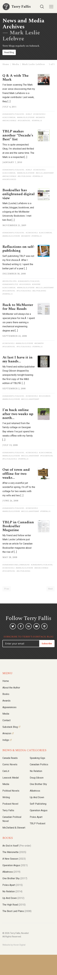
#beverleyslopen (9, 281)
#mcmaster (40, 117)
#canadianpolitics (10, 284)
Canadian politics (39, 764)
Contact (6, 720)
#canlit (29, 114)
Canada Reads (10, 758)
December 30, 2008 (14, 273)
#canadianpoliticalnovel (13, 114)
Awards (6, 700)
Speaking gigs (37, 758)
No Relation (36, 771)
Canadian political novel (11, 819)
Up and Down (37, 797)
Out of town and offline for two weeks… (16, 473)
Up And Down (13, 898)
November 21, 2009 (14, 225)
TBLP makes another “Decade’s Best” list (17, 135)
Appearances (9, 707)
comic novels (9, 764)
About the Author (11, 687)
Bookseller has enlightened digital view (18, 194)
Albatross (35, 790)
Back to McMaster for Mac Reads (17, 306)
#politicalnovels (24, 291)
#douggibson (25, 284)
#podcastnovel (24, 120)
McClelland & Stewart (13, 827)
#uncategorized (9, 179)
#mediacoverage (9, 120)
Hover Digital (19, 945)
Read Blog (9, 52)
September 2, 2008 (14, 388)
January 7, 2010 (12, 162)
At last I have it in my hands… (17, 359)
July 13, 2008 (10, 445)
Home (5, 64)
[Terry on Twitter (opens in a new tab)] (13, 626)
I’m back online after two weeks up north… (17, 414)
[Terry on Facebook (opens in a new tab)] (21, 626)
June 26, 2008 (10, 500)
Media (15, 64)
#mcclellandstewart (45, 173)
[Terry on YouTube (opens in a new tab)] (36, 626)
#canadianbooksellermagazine (16, 565)
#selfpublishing (24, 176)
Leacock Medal (10, 777)
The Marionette (14, 852)
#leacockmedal (9, 117)
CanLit (5, 771)
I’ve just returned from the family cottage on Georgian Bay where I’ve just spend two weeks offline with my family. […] (18, 431)
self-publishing (38, 803)
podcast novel (10, 803)
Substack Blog (10, 727)
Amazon (6, 733)
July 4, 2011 (9, 107)
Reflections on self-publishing (18, 248)
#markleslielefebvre (26, 117)
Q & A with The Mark (15, 77)
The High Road (14, 904)
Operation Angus (38, 810)
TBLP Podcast (37, 823)
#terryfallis (37, 120)
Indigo (5, 740)
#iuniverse (36, 284)
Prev (6, 589)
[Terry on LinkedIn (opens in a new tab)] (29, 626)
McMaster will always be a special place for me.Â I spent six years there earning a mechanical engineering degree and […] (18, 322)
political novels (10, 790)
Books (5, 694)
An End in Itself (16, 845)
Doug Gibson (36, 777)
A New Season (14, 858)
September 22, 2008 (14, 336)
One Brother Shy (38, 784)
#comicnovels (39, 114)
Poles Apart (36, 817)
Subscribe (47, 643)
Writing (6, 797)
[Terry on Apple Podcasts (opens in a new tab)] (44, 626)
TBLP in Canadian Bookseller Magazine (18, 526)
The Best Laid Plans (16, 911)
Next (50, 589)
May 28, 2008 (9, 557)
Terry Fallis (8, 810)
